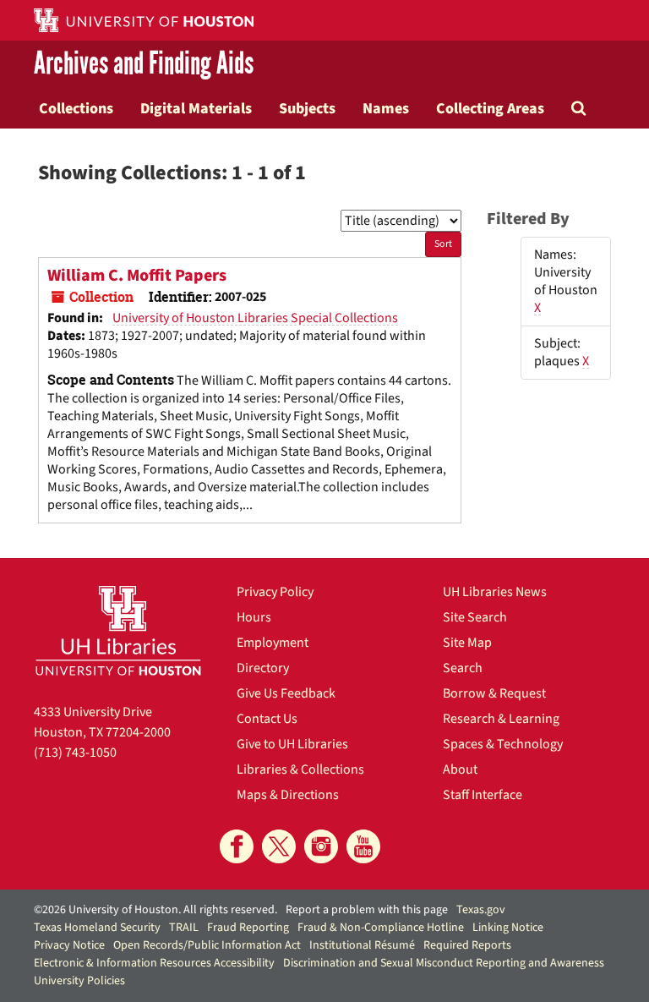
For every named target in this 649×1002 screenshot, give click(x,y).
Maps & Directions (288, 795)
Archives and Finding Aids (144, 64)
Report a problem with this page (367, 909)
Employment (272, 642)
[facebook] (237, 846)
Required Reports (467, 945)
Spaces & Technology (503, 744)
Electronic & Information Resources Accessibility (154, 963)
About (460, 769)
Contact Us (267, 718)
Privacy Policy (275, 592)
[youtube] (363, 846)
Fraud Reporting (248, 927)
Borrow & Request (494, 693)
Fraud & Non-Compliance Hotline (380, 927)
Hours (254, 617)
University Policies (79, 980)
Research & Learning (501, 718)
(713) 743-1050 (75, 752)
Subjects (307, 108)
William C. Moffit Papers (136, 275)
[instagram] (321, 846)
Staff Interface (482, 795)
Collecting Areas (490, 108)
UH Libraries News (495, 592)
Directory (263, 668)
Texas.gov (480, 909)
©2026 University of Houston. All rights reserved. (155, 909)
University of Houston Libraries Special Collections (255, 318)
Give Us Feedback (286, 693)
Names (386, 108)
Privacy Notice (69, 945)
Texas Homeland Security (97, 927)
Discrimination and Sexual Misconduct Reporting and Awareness (443, 963)
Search (463, 668)
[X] (279, 846)
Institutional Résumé (362, 945)
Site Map (467, 642)
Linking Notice (507, 927)
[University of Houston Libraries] (118, 630)
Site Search (475, 617)
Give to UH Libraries (292, 744)
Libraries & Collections (300, 769)
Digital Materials (196, 108)
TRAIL (184, 927)
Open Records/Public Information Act (207, 945)
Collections (76, 108)
